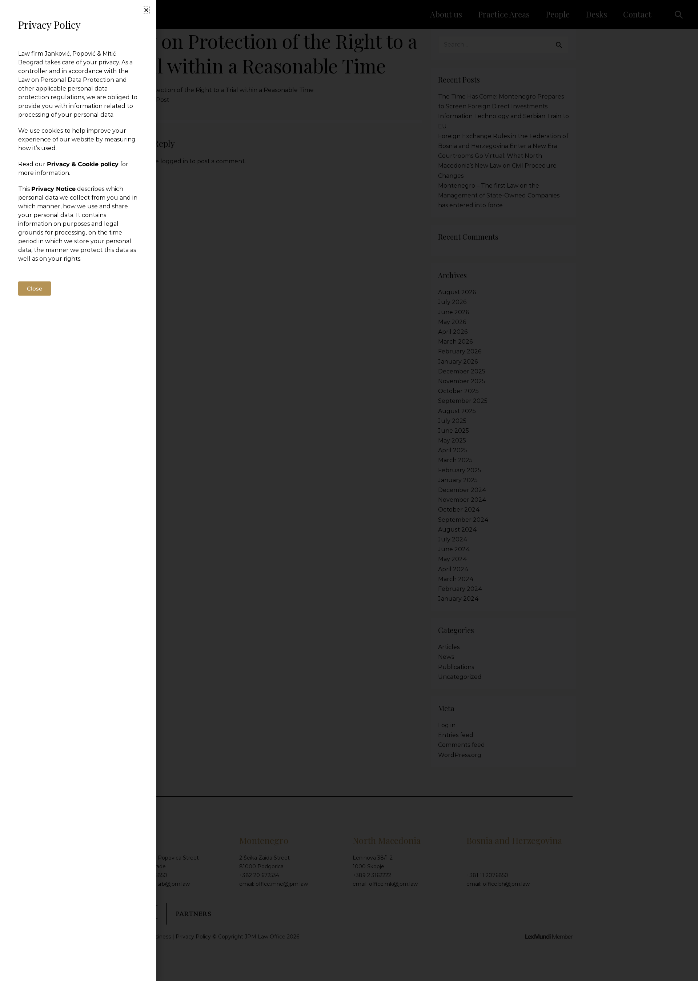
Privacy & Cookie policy (83, 164)
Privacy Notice (53, 188)
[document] (349, 490)
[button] (146, 10)
